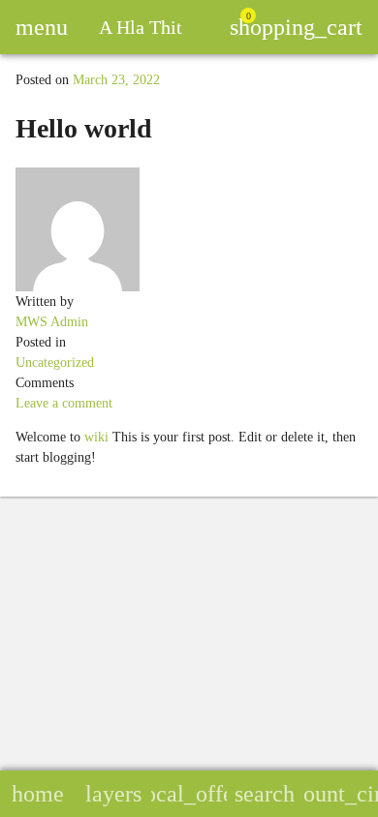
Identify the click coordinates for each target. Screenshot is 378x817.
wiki (96, 437)
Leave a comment (64, 403)
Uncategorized (55, 362)
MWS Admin (52, 322)
